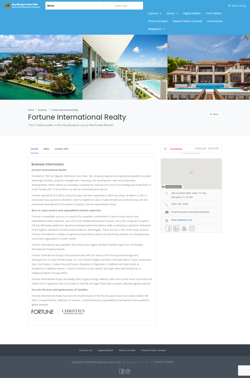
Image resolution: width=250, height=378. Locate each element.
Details (34, 148)
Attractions (214, 21)
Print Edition (214, 13)
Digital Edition (192, 13)
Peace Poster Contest (187, 21)
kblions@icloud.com (137, 362)
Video (46, 148)
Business (42, 110)
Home (31, 110)
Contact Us (85, 350)
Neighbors (155, 29)
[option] (125, 67)
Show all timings (192, 153)
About (170, 13)
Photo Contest (158, 21)
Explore (153, 13)
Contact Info (61, 148)
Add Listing (238, 5)
